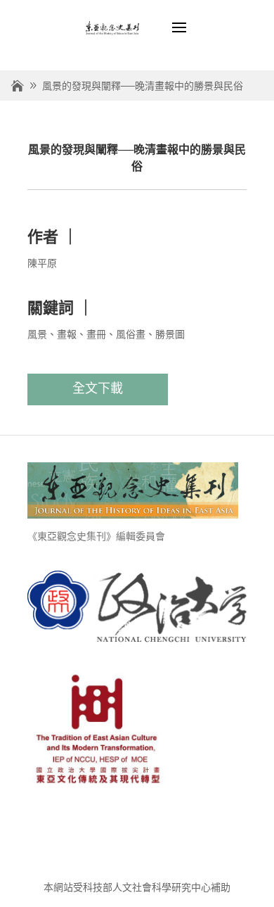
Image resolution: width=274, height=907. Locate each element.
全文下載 (97, 388)
